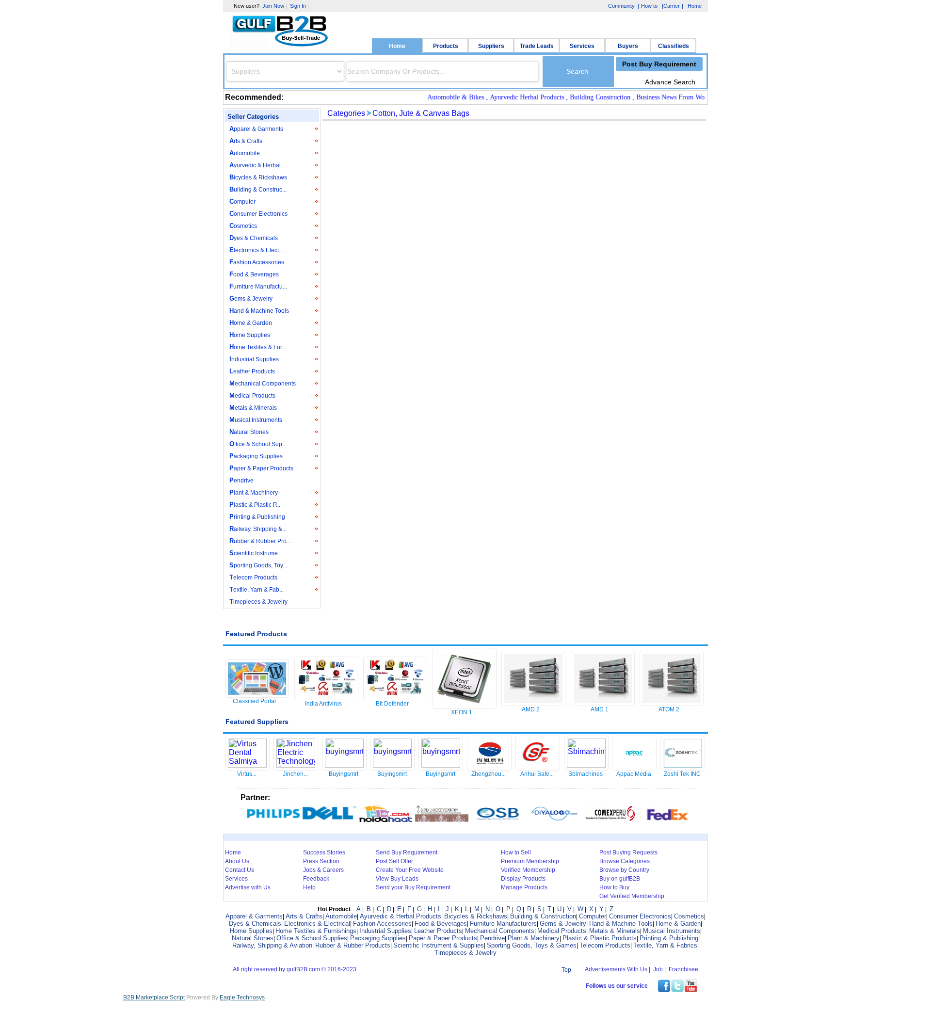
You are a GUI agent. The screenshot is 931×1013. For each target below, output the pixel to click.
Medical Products (252, 395)
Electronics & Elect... (256, 250)
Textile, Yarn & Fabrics (665, 945)
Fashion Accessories (256, 262)
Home (397, 46)
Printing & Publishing (257, 516)
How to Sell (516, 852)
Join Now (273, 6)
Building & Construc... (258, 189)
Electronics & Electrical (317, 923)
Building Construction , (588, 97)
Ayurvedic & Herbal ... (258, 165)
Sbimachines (585, 774)
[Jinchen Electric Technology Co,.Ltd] (296, 765)
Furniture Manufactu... (258, 286)
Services (582, 46)
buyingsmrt (343, 774)
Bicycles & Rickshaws (258, 177)
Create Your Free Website (410, 870)
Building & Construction (543, 916)
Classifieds (673, 46)
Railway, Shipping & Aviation (272, 945)
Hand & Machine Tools (259, 310)
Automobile (244, 153)
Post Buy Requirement (659, 64)
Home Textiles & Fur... (257, 347)
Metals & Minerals (253, 407)
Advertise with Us (248, 887)
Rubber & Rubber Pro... (260, 541)
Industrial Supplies (254, 359)
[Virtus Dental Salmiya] (247, 765)
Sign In (298, 6)
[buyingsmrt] (344, 765)
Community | (622, 6)
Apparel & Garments (256, 128)
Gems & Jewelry (251, 298)
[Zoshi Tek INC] (683, 767)
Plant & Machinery (253, 492)
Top (566, 969)
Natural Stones (249, 431)
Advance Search (670, 82)
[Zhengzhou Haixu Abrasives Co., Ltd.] (489, 767)
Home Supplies (249, 334)
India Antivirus (323, 703)
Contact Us (239, 870)
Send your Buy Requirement (413, 887)
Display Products (523, 878)
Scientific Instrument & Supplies (438, 945)
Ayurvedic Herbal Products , (515, 97)
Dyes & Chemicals (253, 237)
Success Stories (324, 852)
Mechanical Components (262, 383)
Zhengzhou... (488, 774)
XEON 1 (461, 712)
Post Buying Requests (628, 852)
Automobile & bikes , (444, 97)
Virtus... (247, 774)
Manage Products (524, 887)
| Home (692, 6)
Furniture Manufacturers (503, 923)
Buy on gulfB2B (619, 878)
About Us (237, 861)
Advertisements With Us (616, 969)
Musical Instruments (255, 419)
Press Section (321, 861)
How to (649, 6)
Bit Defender (392, 703)
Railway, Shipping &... (258, 528)
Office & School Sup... (258, 444)
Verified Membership (528, 870)
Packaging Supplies (256, 456)
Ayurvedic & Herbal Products (400, 916)
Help (309, 887)
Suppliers (491, 46)
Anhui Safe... (537, 774)
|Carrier (670, 6)
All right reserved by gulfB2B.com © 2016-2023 (294, 969)
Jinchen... (295, 774)
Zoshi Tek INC (682, 774)
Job (658, 969)
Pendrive (241, 480)
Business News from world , (663, 97)
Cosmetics (243, 225)
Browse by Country (624, 870)
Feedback (316, 878)
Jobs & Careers (323, 870)
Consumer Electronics (258, 213)
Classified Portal (254, 701)
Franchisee (683, 969)
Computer (242, 201)
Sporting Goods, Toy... (258, 565)
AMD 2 (531, 709)
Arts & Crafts (245, 141)
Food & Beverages (254, 274)
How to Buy (614, 887)
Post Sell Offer (394, 861)
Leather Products (252, 371)
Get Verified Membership (631, 896)
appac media (633, 774)
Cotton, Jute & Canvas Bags (420, 113)
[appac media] (634, 767)
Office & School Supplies (311, 938)
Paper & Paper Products (261, 468)
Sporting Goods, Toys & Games (532, 945)
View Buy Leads (397, 878)
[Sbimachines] (586, 765)
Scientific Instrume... (255, 553)
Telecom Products (253, 577)
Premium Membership (530, 861)
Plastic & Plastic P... (254, 504)
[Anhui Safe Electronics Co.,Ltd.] (538, 767)
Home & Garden (250, 322)
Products (445, 46)
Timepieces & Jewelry (258, 601)
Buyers (628, 46)
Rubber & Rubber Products (352, 945)
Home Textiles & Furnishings (315, 930)
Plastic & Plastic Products (599, 938)
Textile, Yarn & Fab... (256, 589)
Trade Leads (537, 46)
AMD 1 (600, 709)
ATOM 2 (668, 709)
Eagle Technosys (242, 997)
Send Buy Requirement (406, 852)
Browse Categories (624, 861)
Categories (346, 113)
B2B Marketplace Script (154, 997)
